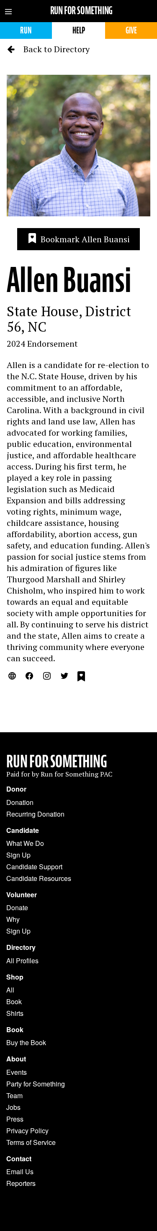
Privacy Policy (27, 1130)
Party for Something (35, 1084)
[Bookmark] (81, 677)
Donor (16, 789)
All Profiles (22, 960)
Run (25, 30)
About (16, 1059)
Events (16, 1072)
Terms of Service (31, 1142)
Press (14, 1119)
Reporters (21, 1183)
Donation (19, 802)
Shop (14, 977)
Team (14, 1095)
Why (13, 919)
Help (78, 30)
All (10, 990)
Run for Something (81, 10)
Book (14, 1001)
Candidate (22, 830)
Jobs (13, 1107)
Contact (18, 1158)
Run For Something (56, 761)
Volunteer (21, 895)
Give (131, 30)
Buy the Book (26, 1042)
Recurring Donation (35, 814)
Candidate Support (34, 866)
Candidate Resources (38, 878)
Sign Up (18, 855)
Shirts (14, 1013)
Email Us (19, 1171)
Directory (21, 947)
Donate (17, 907)
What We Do (25, 843)
